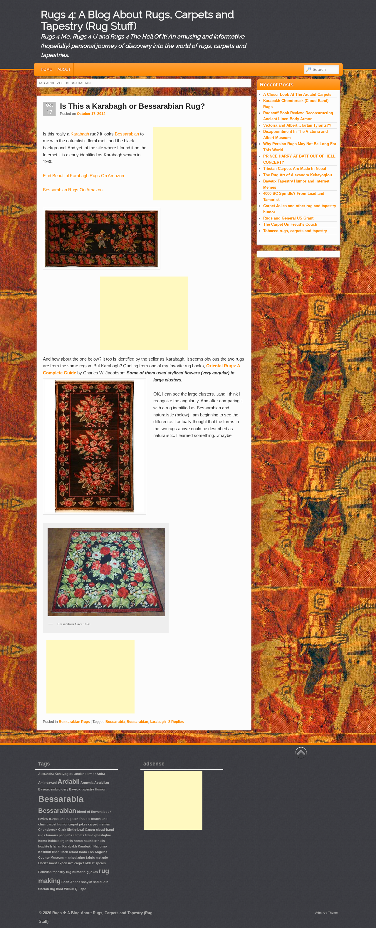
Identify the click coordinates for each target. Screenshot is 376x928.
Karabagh (79, 133)
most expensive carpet (66, 863)
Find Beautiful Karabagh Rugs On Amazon (83, 175)
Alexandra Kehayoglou (55, 773)
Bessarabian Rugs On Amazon (73, 189)
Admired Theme (326, 912)
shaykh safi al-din (94, 882)
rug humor (74, 872)
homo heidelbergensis (55, 840)
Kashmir (44, 852)
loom (83, 852)
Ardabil (69, 781)
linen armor (69, 852)
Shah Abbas (70, 882)
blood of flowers (90, 811)
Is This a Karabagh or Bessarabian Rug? (132, 106)
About (64, 69)
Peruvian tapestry (51, 872)
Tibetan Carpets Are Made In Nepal (294, 168)
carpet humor (57, 824)
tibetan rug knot (50, 889)
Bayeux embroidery (53, 789)
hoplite (43, 846)
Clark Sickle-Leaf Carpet (76, 829)
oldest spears (95, 863)
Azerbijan (101, 782)
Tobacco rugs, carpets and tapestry (295, 231)
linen (56, 852)
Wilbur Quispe (75, 889)
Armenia (86, 782)
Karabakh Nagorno (92, 846)
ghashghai (102, 835)
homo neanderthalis (89, 840)
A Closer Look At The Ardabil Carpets (297, 94)
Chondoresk (47, 829)
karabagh (158, 722)
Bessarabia (115, 722)
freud (89, 835)
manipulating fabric (80, 857)
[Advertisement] (197, 163)
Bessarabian (127, 133)
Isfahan (55, 846)
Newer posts (237, 739)
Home (46, 69)
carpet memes (99, 824)
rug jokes (90, 872)
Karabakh (69, 846)
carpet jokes (77, 824)
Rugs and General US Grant (288, 218)
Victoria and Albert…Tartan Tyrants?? (297, 125)
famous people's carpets (65, 835)
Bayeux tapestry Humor (87, 789)
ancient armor (85, 773)
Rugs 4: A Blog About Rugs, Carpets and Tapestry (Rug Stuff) (137, 20)
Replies (176, 722)
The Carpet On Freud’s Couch (290, 224)
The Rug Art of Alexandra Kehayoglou (297, 175)
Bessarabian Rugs (74, 722)
